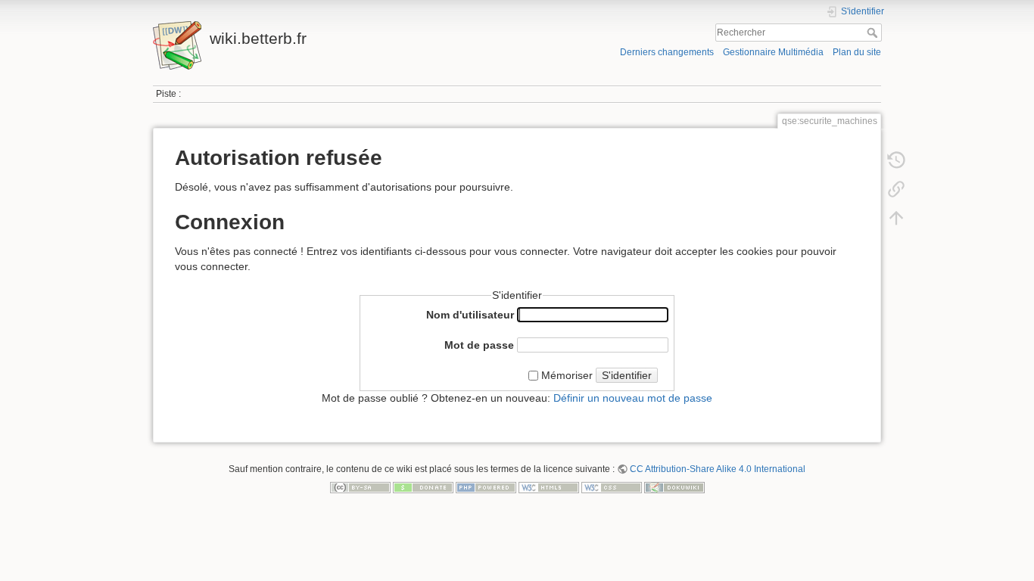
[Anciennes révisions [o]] (896, 160)
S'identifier (627, 375)
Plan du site (857, 52)
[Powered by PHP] (486, 486)
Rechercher (874, 32)
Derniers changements (667, 52)
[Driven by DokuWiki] (674, 486)
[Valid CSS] (611, 486)
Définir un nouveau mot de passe (632, 398)
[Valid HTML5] (549, 486)
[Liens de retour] (896, 189)
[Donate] (423, 486)
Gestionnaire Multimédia (773, 52)
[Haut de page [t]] (896, 218)
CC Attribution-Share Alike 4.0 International (717, 469)
